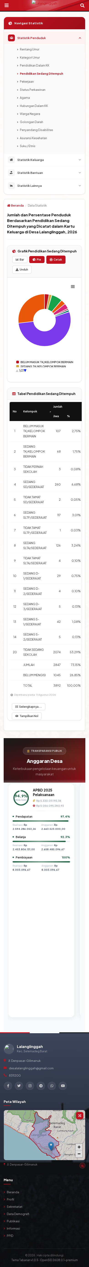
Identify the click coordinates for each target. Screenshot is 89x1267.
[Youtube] (62, 1086)
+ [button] (79, 1147)
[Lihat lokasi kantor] (82, 1165)
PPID (10, 1235)
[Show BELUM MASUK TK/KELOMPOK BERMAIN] (44, 362)
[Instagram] (30, 1086)
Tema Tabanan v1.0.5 (24, 1260)
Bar (22, 259)
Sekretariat (14, 1206)
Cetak (58, 259)
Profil (10, 1199)
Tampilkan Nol (29, 716)
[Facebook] (8, 1086)
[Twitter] (19, 1086)
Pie (39, 259)
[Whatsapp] (51, 1086)
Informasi (13, 1228)
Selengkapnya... (30, 706)
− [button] (79, 1154)
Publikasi (13, 1221)
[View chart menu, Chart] (73, 286)
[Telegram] (41, 1086)
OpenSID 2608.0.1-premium (59, 1260)
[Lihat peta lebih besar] (79, 1115)
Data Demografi (18, 1214)
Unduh (24, 269)
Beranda (17, 205)
